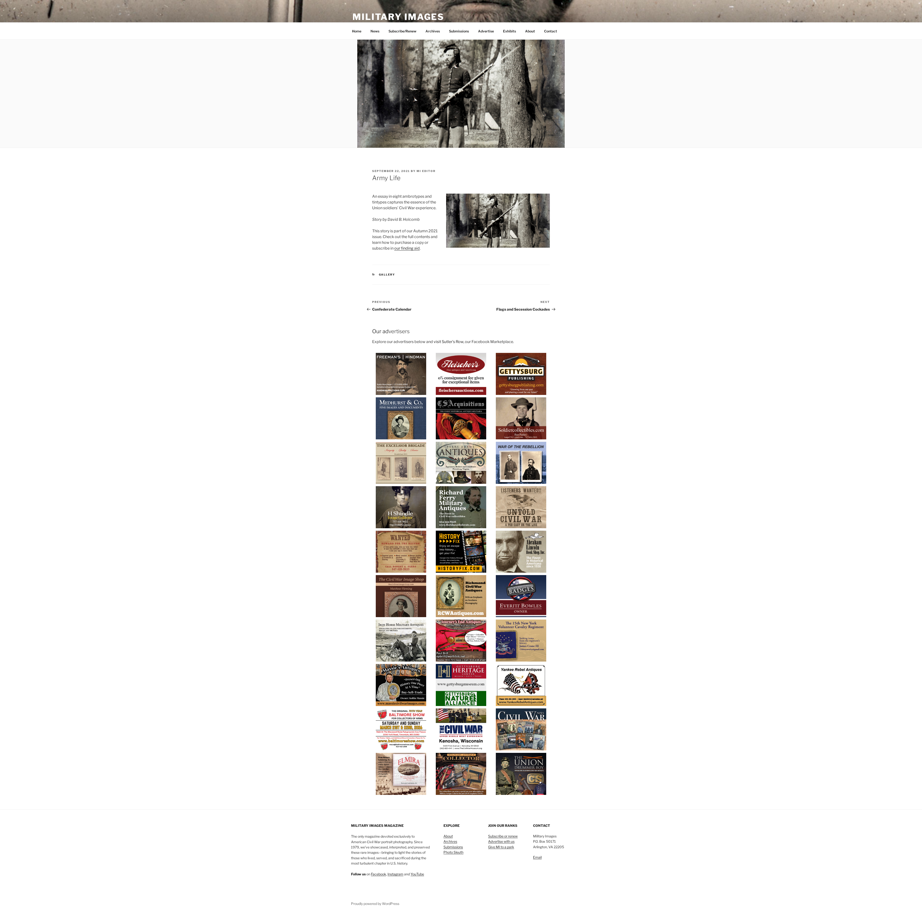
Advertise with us (501, 841)
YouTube (417, 874)
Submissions (459, 31)
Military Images (398, 17)
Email (537, 857)
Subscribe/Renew (402, 31)
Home (356, 31)
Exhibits (509, 31)
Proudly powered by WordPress (375, 904)
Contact (550, 31)
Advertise (486, 31)
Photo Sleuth (453, 852)
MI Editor (426, 171)
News (374, 31)
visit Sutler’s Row (448, 341)
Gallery (387, 274)
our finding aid (407, 248)
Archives (432, 31)
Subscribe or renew (503, 836)
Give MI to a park (501, 847)
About (530, 31)
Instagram (395, 874)
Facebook (378, 874)
